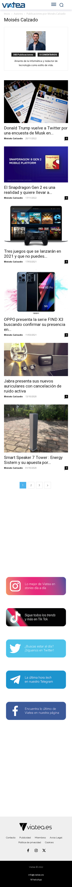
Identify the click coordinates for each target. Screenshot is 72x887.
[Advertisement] (36, 532)
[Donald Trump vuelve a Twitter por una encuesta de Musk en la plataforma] (36, 101)
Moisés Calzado (13, 138)
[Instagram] (36, 851)
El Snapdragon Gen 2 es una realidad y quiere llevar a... (29, 190)
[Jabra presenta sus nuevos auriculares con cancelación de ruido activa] (36, 359)
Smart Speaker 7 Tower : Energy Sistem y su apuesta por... (33, 460)
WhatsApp (36, 879)
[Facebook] (28, 851)
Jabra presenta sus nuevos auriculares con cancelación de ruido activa (32, 386)
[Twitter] (44, 851)
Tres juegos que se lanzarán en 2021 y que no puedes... (32, 254)
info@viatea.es (36, 874)
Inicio (7, 13)
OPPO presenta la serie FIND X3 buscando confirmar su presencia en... (34, 324)
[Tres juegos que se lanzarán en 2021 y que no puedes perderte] (36, 226)
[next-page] (47, 485)
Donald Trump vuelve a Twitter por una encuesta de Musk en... (36, 130)
